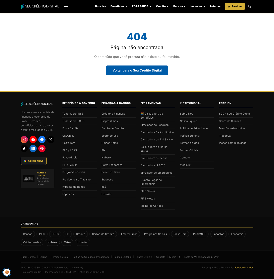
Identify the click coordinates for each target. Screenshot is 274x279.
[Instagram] (24, 139)
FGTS (55, 234)
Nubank (106, 157)
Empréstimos (109, 121)
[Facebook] (42, 139)
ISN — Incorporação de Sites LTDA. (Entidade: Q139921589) (71, 271)
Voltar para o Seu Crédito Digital (137, 70)
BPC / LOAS (69, 150)
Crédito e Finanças (113, 113)
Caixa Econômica (111, 164)
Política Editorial (190, 135)
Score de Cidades (230, 121)
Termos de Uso (189, 142)
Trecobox (225, 135)
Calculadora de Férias (154, 158)
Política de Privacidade (194, 128)
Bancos (178, 6)
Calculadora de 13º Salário (157, 139)
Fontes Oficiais (189, 150)
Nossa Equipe (188, 121)
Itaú (103, 186)
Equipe (43, 256)
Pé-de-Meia (69, 157)
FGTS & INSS (140, 6)
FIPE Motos (148, 198)
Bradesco (107, 179)
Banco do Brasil (111, 172)
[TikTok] (24, 148)
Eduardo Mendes (243, 267)
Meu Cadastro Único (232, 128)
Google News (36, 160)
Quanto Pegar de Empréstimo (151, 181)
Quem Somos (28, 256)
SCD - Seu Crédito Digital (234, 113)
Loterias (215, 6)
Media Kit (186, 164)
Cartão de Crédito (112, 128)
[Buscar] (249, 6)
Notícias (100, 6)
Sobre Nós (186, 113)
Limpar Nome (109, 142)
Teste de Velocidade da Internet (201, 256)
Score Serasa (109, 135)
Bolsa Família (70, 128)
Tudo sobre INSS (72, 113)
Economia (237, 234)
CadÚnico (68, 135)
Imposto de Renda (73, 186)
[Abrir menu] (66, 6)
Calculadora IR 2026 (153, 165)
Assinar (237, 6)
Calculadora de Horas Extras (154, 148)
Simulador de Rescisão (155, 124)
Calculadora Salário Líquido (157, 132)
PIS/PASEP (199, 234)
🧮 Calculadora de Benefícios (152, 115)
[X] (50, 139)
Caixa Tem (68, 142)
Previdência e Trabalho (76, 179)
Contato (185, 157)
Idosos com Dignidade (233, 142)
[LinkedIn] (33, 148)
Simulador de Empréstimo (157, 172)
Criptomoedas (32, 242)
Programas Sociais (73, 172)
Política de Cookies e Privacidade (91, 256)
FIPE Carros (148, 191)
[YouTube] (33, 139)
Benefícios (117, 6)
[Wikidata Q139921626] (70, 267)
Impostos (196, 6)
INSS (42, 234)
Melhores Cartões (152, 205)
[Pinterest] (42, 148)
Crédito (161, 6)
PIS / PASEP (69, 164)
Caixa (67, 242)
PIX (103, 150)
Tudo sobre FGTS (73, 121)
